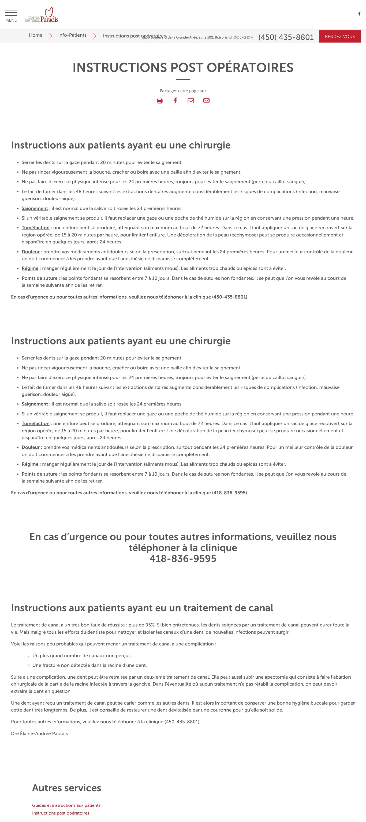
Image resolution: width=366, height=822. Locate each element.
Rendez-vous (340, 36)
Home (35, 35)
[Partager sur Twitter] (191, 101)
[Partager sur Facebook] (175, 101)
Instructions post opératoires (60, 813)
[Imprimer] (159, 101)
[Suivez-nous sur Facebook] (359, 14)
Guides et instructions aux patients (66, 805)
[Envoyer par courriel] (206, 101)
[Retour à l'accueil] (41, 13)
